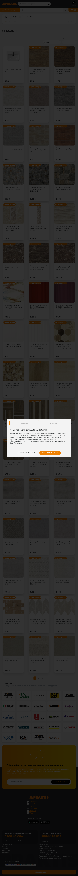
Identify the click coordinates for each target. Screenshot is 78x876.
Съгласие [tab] (24, 423)
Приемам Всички (50, 453)
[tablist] (39, 423)
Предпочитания (27, 453)
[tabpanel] (39, 437)
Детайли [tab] (53, 423)
